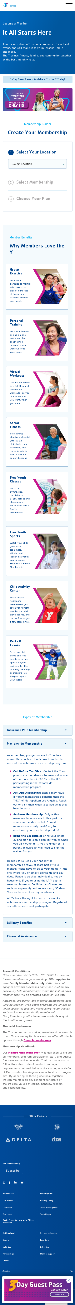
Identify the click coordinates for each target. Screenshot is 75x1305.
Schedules (44, 1247)
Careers (6, 1260)
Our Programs (46, 1193)
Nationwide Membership (24, 743)
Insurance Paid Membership (27, 730)
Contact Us (8, 1207)
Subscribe (12, 1170)
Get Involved (8, 1233)
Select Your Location (36, 152)
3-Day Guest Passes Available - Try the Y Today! (37, 79)
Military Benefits (19, 923)
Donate (6, 1240)
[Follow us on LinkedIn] (15, 1182)
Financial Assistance (22, 936)
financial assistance (37, 1040)
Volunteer (7, 1247)
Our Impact (8, 1200)
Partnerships (8, 1254)
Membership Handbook (24, 1052)
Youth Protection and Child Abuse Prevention (18, 1221)
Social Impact (46, 1214)
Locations (44, 1240)
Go (71, 1271)
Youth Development (49, 1207)
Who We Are (8, 1193)
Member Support (47, 1254)
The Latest (7, 1214)
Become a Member (48, 1233)
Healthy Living (46, 1200)
